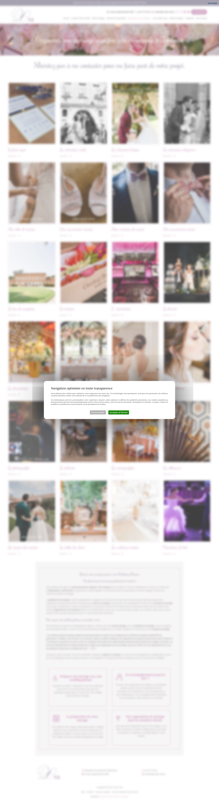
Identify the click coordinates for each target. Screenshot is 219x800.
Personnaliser (98, 412)
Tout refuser (212, 3)
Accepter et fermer (119, 412)
